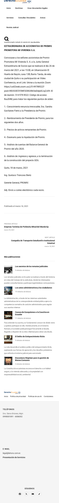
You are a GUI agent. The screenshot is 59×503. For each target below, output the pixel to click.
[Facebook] (20, 494)
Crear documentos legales (37, 8)
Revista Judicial (12, 27)
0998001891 (8, 416)
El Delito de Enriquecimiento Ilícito (30, 336)
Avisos (42, 18)
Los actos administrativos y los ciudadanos (33, 288)
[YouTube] (33, 494)
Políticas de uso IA (35, 396)
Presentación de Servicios (14, 457)
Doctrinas (19, 8)
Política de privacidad (18, 396)
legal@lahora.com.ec (11, 453)
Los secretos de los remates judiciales (31, 266)
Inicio (8, 8)
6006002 (19, 416)
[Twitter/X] (26, 494)
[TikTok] (39, 494)
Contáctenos (48, 396)
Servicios (10, 18)
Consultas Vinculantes (26, 18)
